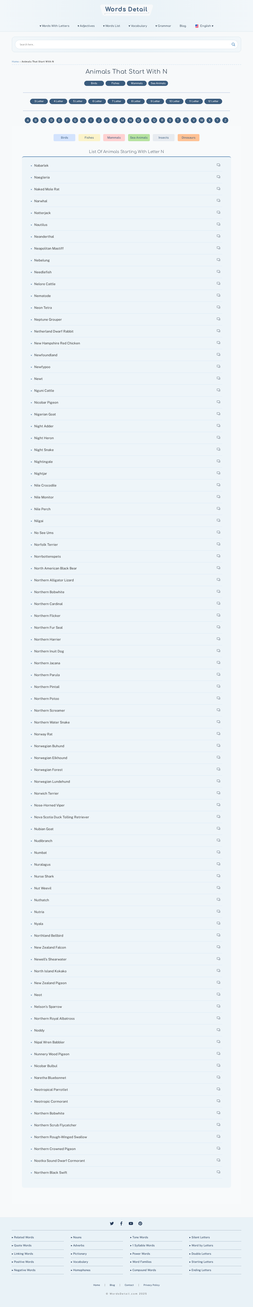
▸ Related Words (23, 1237)
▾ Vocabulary (138, 25)
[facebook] (121, 1223)
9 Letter (155, 101)
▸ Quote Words (21, 1245)
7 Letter (116, 101)
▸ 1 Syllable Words (142, 1245)
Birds (94, 83)
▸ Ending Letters (200, 1270)
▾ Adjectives (86, 25)
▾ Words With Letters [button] (54, 25)
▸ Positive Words (23, 1261)
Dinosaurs (188, 137)
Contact (129, 1285)
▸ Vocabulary (79, 1261)
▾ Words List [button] (111, 25)
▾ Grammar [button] (163, 25)
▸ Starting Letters (201, 1261)
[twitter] (112, 1223)
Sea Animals (158, 83)
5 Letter (77, 101)
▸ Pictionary (79, 1253)
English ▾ (206, 25)
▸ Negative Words (23, 1270)
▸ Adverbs (77, 1245)
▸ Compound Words (143, 1270)
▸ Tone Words (139, 1237)
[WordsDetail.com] (126, 15)
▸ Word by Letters (201, 1245)
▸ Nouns (76, 1237)
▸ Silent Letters (199, 1237)
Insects (164, 137)
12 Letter (213, 101)
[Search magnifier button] (233, 44)
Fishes (115, 83)
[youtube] (131, 1223)
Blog (183, 25)
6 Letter (97, 101)
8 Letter (136, 101)
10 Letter (174, 101)
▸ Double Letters (200, 1253)
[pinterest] (140, 1223)
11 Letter (194, 101)
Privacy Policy (151, 1285)
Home (15, 61)
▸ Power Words (140, 1253)
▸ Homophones (80, 1270)
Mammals (137, 83)
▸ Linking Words (22, 1253)
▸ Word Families (140, 1261)
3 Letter (39, 101)
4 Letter (58, 101)
